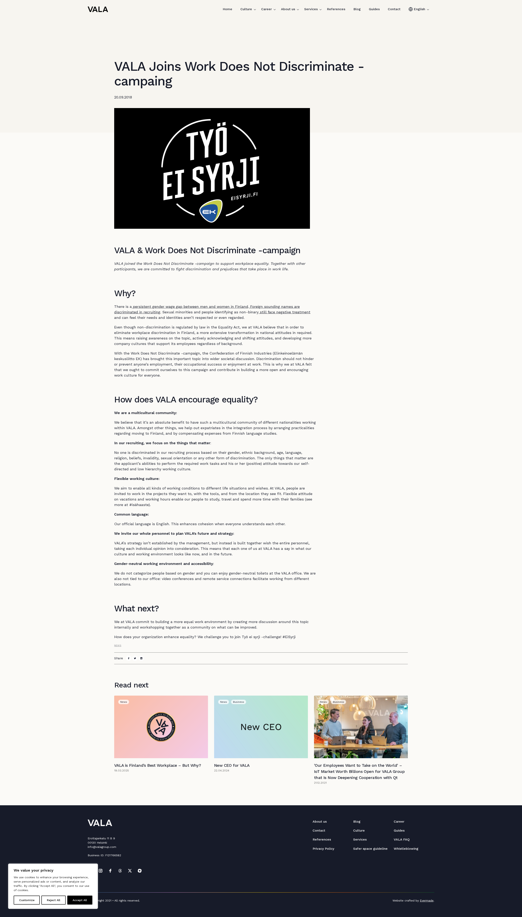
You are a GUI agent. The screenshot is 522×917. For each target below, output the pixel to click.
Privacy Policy (323, 849)
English (419, 9)
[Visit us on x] (130, 871)
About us (288, 9)
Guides (374, 9)
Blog (357, 9)
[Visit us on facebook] (110, 871)
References (336, 9)
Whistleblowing (406, 849)
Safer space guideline (370, 849)
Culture (246, 9)
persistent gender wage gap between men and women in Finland (190, 306)
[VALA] (98, 9)
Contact (394, 9)
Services (311, 9)
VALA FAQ (402, 839)
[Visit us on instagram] (100, 871)
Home (227, 9)
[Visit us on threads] (120, 871)
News (117, 645)
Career (266, 9)
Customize (26, 900)
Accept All (80, 900)
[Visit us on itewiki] (140, 871)
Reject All (53, 900)
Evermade (427, 900)
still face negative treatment (284, 312)
